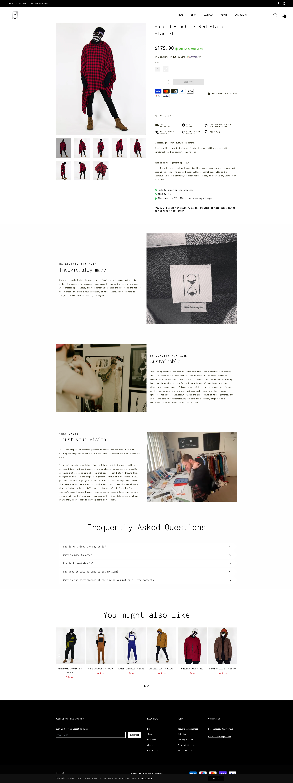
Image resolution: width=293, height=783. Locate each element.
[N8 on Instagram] (284, 3)
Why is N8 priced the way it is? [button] (84, 546)
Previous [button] (59, 655)
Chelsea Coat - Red (192, 668)
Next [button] (234, 655)
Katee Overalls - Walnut (101, 668)
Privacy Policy (185, 740)
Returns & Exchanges (188, 729)
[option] (70, 655)
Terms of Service (186, 745)
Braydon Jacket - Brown (222, 668)
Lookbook (151, 740)
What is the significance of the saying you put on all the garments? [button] (109, 580)
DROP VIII (43, 3)
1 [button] (145, 686)
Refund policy (185, 750)
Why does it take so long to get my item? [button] (90, 571)
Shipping (182, 734)
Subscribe (134, 735)
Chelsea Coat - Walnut (162, 668)
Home (149, 729)
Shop (149, 734)
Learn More (146, 778)
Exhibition (152, 750)
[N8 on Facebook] (278, 3)
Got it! (216, 778)
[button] (196, 56)
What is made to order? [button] (78, 555)
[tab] (146, 547)
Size (157, 62)
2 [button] (148, 686)
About (150, 745)
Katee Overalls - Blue (131, 668)
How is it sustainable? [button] (78, 563)
